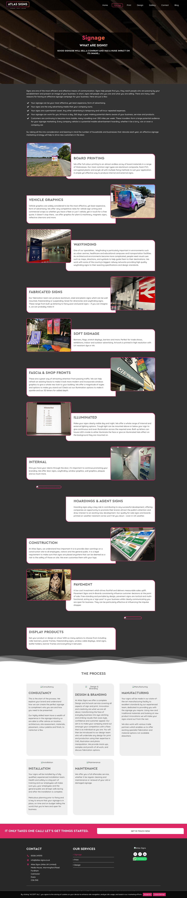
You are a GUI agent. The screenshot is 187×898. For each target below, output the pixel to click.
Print (76, 859)
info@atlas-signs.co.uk (40, 860)
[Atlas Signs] (140, 848)
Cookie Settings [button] (159, 894)
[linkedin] (145, 854)
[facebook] (140, 854)
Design (77, 865)
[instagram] (135, 854)
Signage (78, 854)
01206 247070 (36, 855)
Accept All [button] (147, 894)
